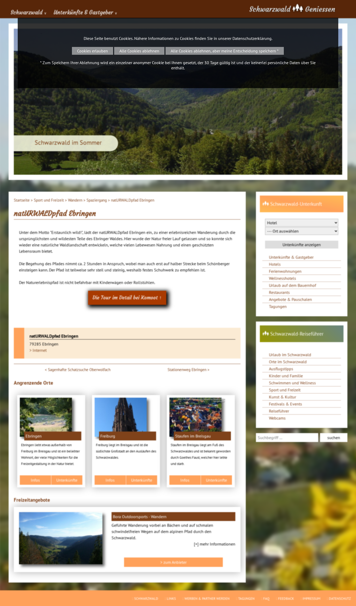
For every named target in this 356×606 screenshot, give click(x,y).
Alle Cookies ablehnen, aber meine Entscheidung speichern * (225, 50)
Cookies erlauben (92, 50)
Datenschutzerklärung (252, 38)
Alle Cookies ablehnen (139, 50)
